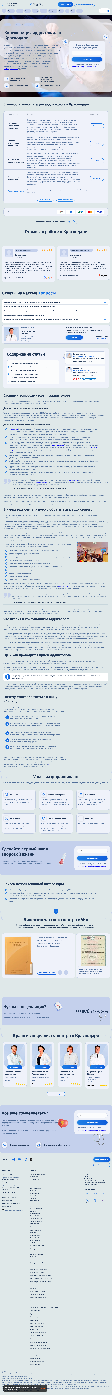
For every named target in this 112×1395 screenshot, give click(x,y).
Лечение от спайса (36, 1336)
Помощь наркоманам (37, 1339)
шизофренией (41, 482)
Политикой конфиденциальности (71, 1386)
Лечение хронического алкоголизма (35, 1201)
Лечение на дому (36, 1218)
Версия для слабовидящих (14, 1210)
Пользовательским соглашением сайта (96, 1386)
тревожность (63, 586)
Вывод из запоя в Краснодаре (40, 1263)
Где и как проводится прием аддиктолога (24, 374)
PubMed (29, 1384)
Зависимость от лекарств (38, 1342)
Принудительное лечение (38, 1314)
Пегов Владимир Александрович (84, 356)
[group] (93, 955)
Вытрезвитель (35, 1364)
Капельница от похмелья (38, 1269)
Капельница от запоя (37, 1272)
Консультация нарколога (38, 1291)
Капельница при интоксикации (40, 1275)
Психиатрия (44, 11)
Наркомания (11, 11)
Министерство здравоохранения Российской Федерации (52, 1384)
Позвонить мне (86, 59)
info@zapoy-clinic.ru (8, 1192)
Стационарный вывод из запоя (40, 1282)
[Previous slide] (60, 972)
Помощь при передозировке (39, 1345)
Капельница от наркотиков (39, 1317)
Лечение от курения (37, 1294)
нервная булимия (57, 445)
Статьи (73, 11)
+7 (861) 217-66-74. (54, 764)
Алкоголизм (20, 11)
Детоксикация (35, 1310)
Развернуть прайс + (45, 199)
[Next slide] (66, 972)
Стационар (35, 11)
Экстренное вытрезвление (39, 1266)
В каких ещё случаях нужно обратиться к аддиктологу (29, 367)
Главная (8, 25)
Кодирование (34, 1320)
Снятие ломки (34, 1329)
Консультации (29, 25)
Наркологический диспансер (40, 1348)
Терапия (61, 11)
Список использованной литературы (23, 381)
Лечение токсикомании (38, 1332)
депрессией (73, 480)
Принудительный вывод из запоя (41, 1278)
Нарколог (27, 11)
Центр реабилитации (37, 1326)
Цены (67, 11)
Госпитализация (35, 1358)
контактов (74, 1389)
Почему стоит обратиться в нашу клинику (24, 377)
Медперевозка (53, 11)
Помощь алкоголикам (37, 1227)
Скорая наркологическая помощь (41, 1301)
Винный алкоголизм (37, 1246)
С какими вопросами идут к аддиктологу (24, 363)
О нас (4, 11)
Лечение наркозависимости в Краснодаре (44, 1307)
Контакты (79, 11)
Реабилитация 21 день (37, 1361)
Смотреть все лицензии (47, 972)
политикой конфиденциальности (84, 67)
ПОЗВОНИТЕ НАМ (92, 858)
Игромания (13, 429)
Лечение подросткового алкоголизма (35, 1213)
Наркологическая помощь (39, 1298)
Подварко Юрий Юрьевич (81, 370)
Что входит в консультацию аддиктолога (24, 370)
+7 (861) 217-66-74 (11, 69)
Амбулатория (34, 1180)
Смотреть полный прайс (66, 199)
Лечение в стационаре (37, 1323)
